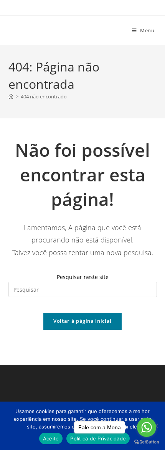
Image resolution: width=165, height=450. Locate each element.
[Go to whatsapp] (146, 427)
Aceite (51, 438)
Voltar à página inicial (82, 320)
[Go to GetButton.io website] (146, 442)
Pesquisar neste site (83, 277)
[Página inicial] (10, 96)
